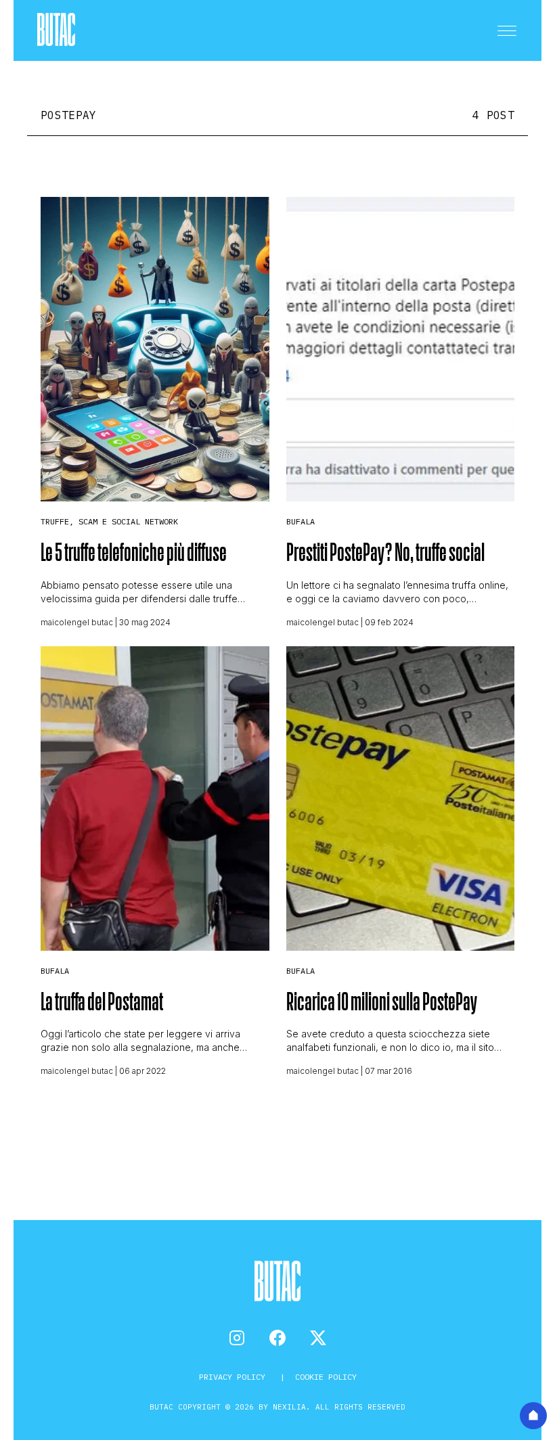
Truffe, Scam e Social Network (109, 521)
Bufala (300, 521)
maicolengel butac (77, 622)
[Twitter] (318, 1337)
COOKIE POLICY (326, 1377)
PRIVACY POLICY (234, 1377)
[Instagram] (236, 1337)
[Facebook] (277, 1337)
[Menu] (507, 30)
